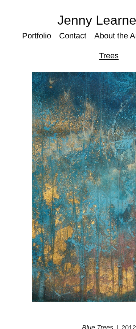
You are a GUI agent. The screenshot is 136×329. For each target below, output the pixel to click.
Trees (109, 55)
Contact (72, 35)
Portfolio (36, 35)
